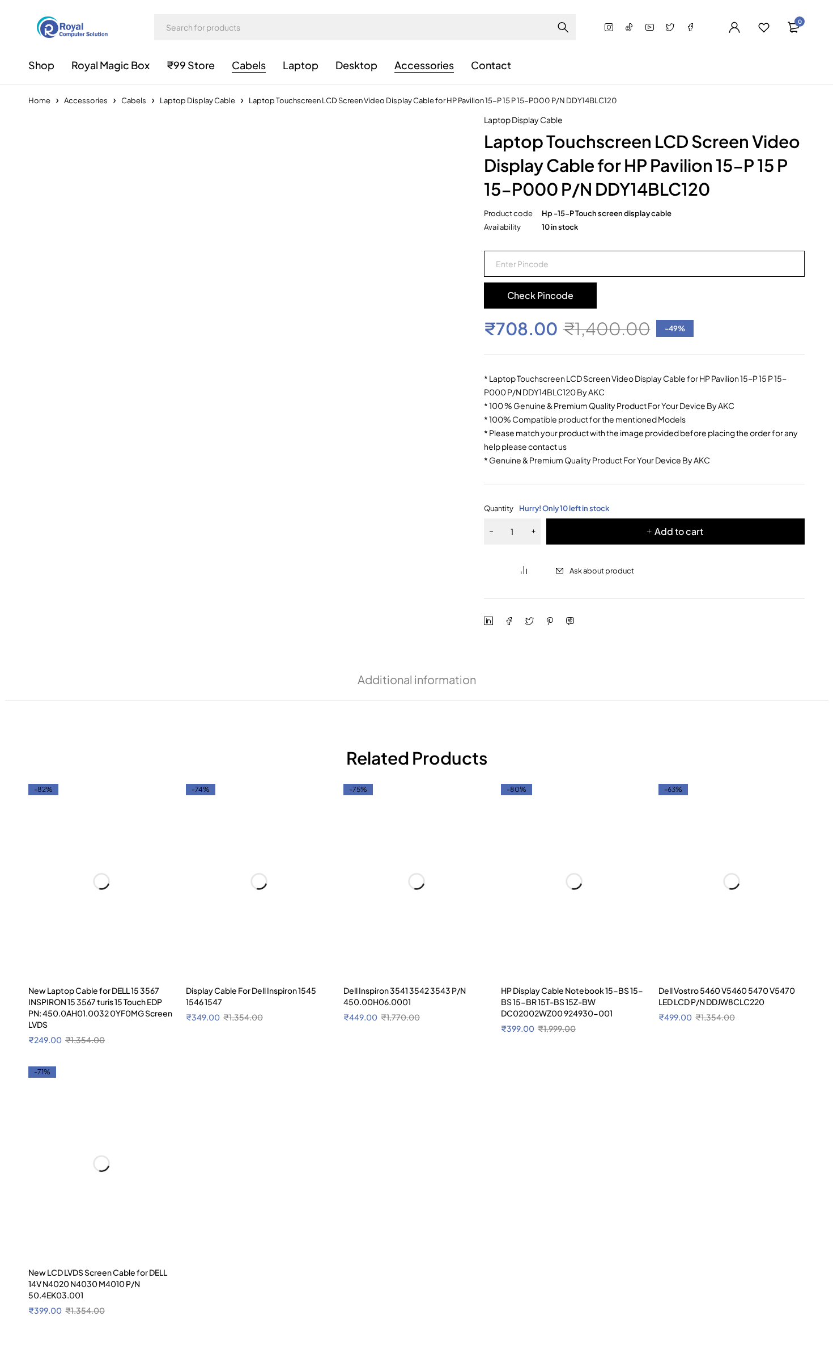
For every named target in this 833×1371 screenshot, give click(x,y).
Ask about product (602, 570)
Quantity (546, 508)
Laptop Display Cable (197, 100)
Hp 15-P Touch (140, 818)
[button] (444, 127)
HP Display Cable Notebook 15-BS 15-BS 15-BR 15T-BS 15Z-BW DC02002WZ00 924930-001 (572, 1126)
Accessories (86, 100)
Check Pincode (540, 295)
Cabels (133, 100)
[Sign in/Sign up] (734, 27)
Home (39, 100)
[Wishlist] (764, 27)
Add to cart (678, 531)
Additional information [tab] (417, 679)
